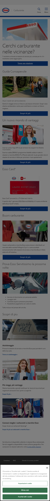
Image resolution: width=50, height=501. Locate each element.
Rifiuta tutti (25, 490)
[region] (25, 482)
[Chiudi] (47, 468)
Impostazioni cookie (25, 483)
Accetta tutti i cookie (25, 497)
